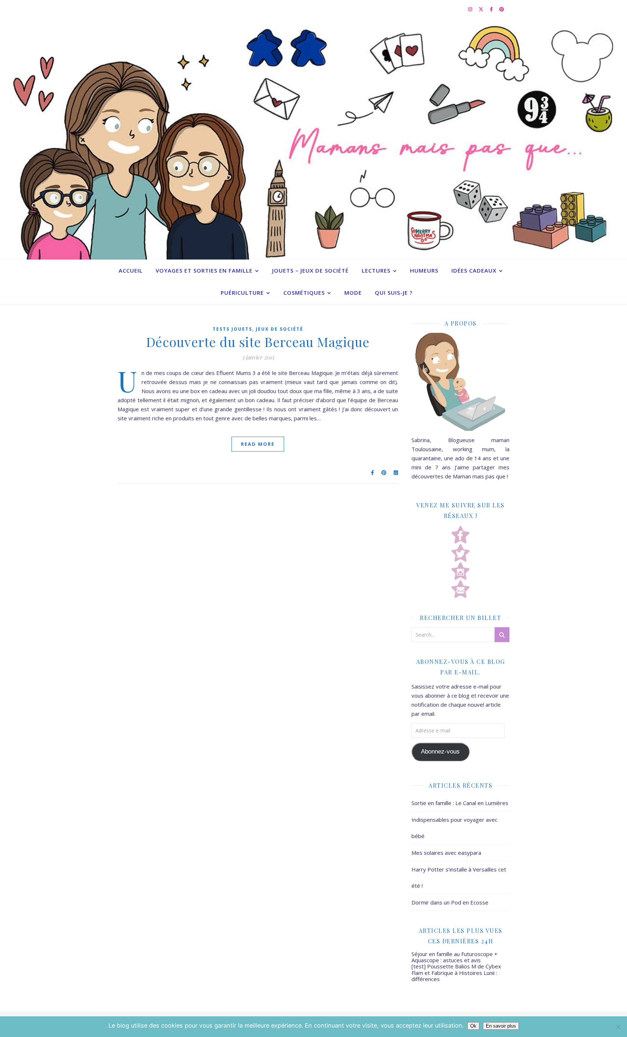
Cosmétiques (304, 292)
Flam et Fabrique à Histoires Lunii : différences (454, 976)
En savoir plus (501, 1026)
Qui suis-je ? (394, 292)
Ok (473, 1026)
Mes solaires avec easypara (446, 852)
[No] (618, 1026)
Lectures (376, 270)
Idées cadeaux (473, 270)
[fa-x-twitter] (481, 9)
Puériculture (242, 292)
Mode (353, 292)
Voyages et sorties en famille (204, 270)
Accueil (131, 270)
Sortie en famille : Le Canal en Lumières (459, 803)
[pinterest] (501, 9)
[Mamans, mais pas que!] (313, 139)
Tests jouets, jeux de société (258, 329)
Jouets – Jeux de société (310, 270)
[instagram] (470, 9)
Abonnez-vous (440, 751)
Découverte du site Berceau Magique (258, 341)
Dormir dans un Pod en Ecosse (449, 902)
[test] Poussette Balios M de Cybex (456, 966)
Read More (258, 444)
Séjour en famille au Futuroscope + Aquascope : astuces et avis (454, 957)
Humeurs (424, 270)
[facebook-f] (492, 9)
